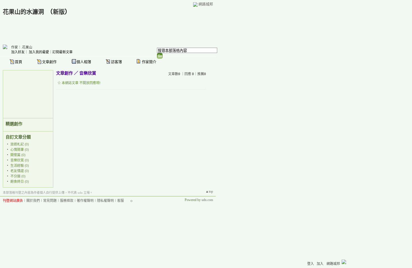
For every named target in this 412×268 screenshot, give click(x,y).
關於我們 (33, 201)
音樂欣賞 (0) (19, 160)
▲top (209, 191)
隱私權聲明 (105, 201)
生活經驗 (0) (19, 166)
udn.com (207, 200)
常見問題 (50, 201)
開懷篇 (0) (18, 155)
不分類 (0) (18, 176)
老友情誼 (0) (19, 171)
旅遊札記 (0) (19, 144)
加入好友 (18, 52)
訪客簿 (116, 62)
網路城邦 (205, 4)
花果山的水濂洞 (23, 11)
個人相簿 (84, 62)
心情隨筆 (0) (19, 150)
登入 (310, 264)
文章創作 (49, 62)
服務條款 (66, 201)
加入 (320, 264)
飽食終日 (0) (19, 182)
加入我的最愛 (39, 52)
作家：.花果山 (21, 47)
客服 (120, 201)
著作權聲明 (85, 201)
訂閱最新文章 (62, 52)
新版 (59, 11)
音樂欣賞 (87, 73)
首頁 (18, 62)
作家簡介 (149, 62)
